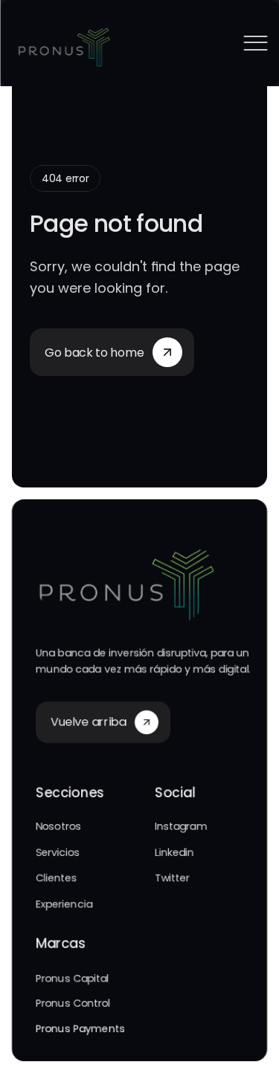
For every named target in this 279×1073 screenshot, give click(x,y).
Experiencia (64, 903)
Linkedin (174, 852)
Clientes (56, 877)
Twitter (172, 877)
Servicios (58, 852)
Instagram (181, 827)
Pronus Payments (80, 1029)
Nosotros (58, 827)
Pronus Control (73, 1003)
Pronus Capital (72, 977)
